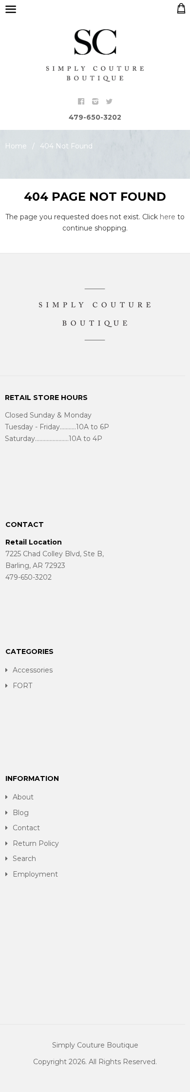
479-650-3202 (95, 117)
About (23, 797)
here (167, 216)
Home (16, 146)
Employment (35, 874)
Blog (21, 812)
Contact (26, 827)
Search (24, 858)
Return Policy (36, 843)
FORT (22, 685)
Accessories (33, 670)
